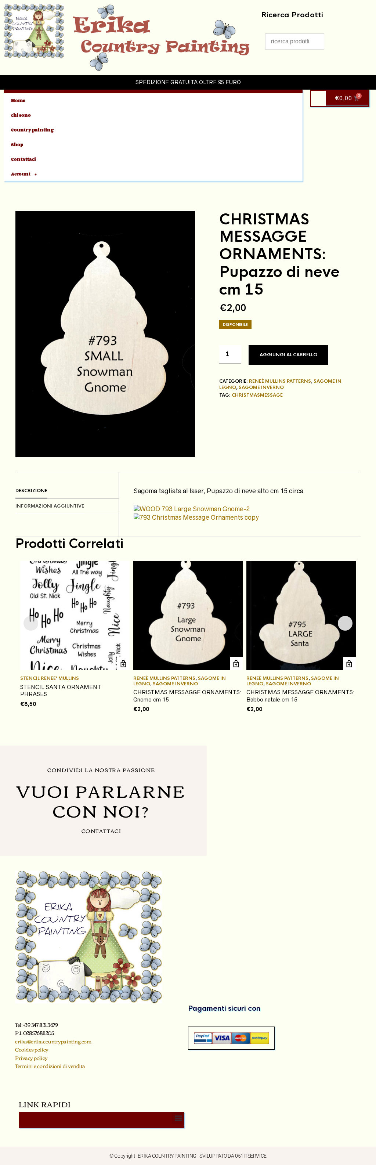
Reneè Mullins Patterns (280, 381)
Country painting (32, 129)
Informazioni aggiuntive (49, 506)
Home (18, 100)
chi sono (21, 115)
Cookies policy (31, 1049)
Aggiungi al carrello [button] (123, 663)
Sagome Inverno (261, 387)
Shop (17, 144)
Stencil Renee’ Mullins (49, 678)
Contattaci (23, 159)
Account (20, 173)
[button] (178, 1118)
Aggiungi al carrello (288, 355)
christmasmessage (257, 395)
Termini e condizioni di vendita (50, 1066)
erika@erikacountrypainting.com (53, 1041)
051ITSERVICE (251, 1156)
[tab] (67, 491)
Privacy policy (31, 1058)
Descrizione (31, 491)
